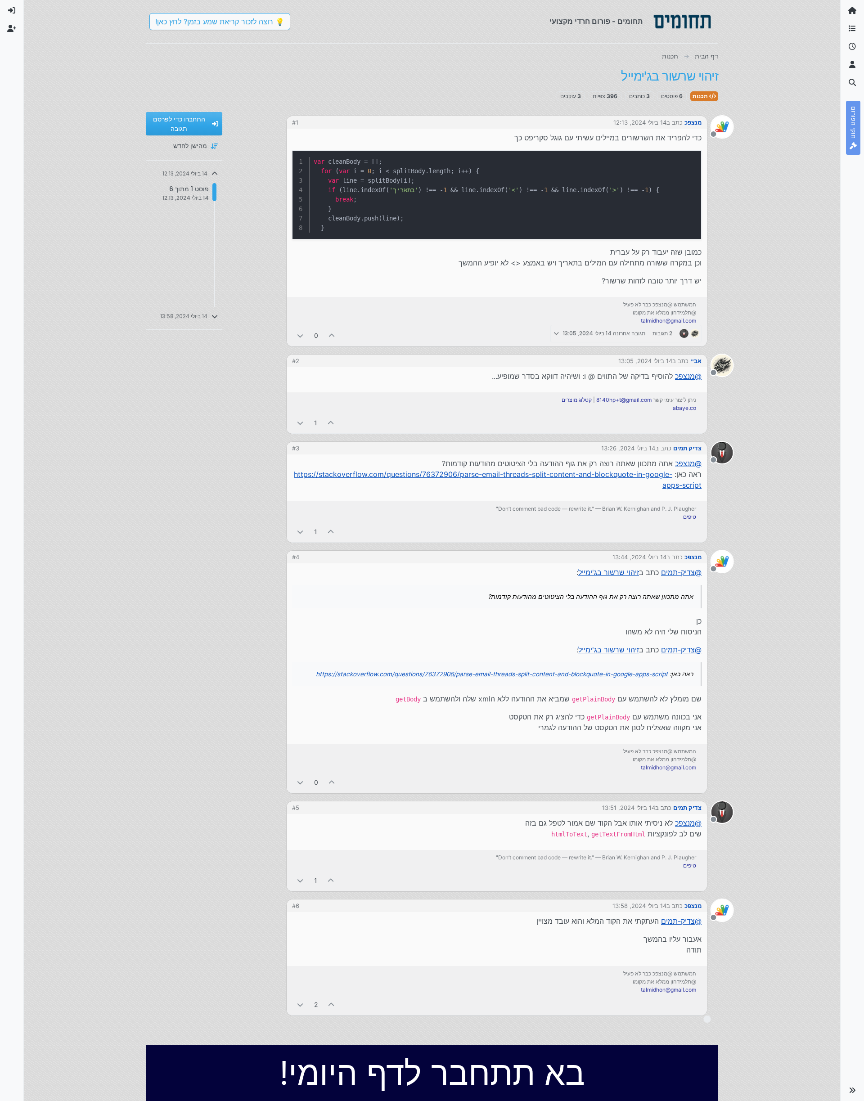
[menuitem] (12, 11)
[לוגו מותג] (682, 21)
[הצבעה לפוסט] (332, 335)
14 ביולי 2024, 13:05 (645, 360)
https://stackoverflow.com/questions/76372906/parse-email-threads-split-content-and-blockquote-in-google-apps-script (492, 674)
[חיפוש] (852, 83)
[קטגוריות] (852, 29)
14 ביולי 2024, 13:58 (639, 905)
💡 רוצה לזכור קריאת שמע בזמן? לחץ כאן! (219, 21)
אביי (696, 360)
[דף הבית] (852, 11)
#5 (295, 807)
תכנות (701, 96)
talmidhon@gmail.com (668, 320)
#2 (295, 360)
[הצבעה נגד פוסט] (300, 335)
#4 (295, 557)
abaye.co (684, 407)
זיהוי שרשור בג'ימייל (608, 572)
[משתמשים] (852, 65)
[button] (852, 1090)
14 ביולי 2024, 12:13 (639, 122)
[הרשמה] (12, 29)
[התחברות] (12, 11)
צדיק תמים (687, 448)
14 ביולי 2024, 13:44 (639, 557)
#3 (295, 448)
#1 (295, 122)
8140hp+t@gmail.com (624, 399)
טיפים (689, 516)
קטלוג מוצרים (577, 399)
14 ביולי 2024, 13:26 (628, 448)
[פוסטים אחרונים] (852, 47)
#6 (295, 905)
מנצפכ (693, 122)
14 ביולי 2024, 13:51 (628, 807)
